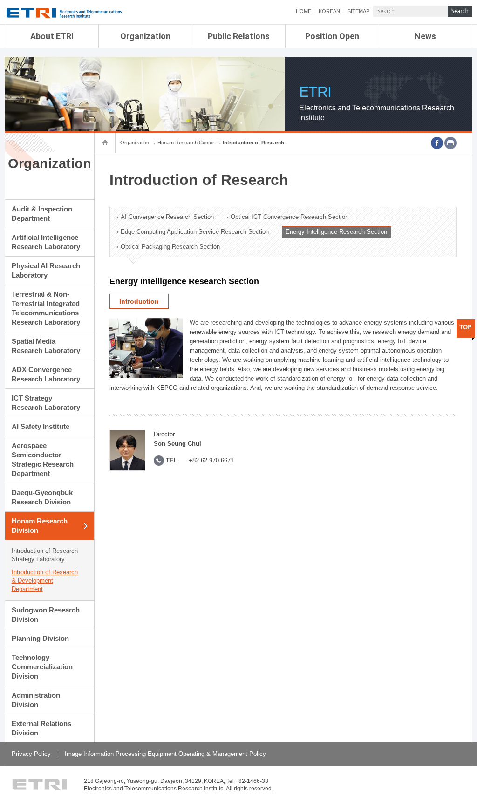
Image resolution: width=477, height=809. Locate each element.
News (425, 36)
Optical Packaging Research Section (170, 246)
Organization (145, 36)
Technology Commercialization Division (42, 666)
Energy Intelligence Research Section (336, 231)
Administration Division (36, 699)
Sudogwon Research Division (46, 614)
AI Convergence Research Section (167, 216)
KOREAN (329, 11)
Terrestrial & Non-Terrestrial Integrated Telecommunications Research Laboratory (46, 308)
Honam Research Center (185, 142)
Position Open (332, 36)
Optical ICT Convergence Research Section (289, 216)
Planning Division (40, 638)
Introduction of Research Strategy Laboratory (45, 555)
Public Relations (239, 36)
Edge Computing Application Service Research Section (195, 231)
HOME (303, 11)
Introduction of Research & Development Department (45, 580)
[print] (450, 143)
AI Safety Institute (40, 426)
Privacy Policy (31, 753)
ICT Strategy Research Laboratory (46, 402)
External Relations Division (41, 728)
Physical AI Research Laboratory (46, 270)
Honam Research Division (40, 525)
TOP (465, 327)
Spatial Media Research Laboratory (46, 345)
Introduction (139, 301)
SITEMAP (358, 11)
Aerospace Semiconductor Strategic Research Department (43, 459)
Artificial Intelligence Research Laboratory (46, 242)
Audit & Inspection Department (42, 213)
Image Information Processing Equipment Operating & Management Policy (165, 753)
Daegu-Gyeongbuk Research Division (42, 497)
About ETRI (52, 36)
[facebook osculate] (437, 143)
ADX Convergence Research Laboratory (46, 374)
